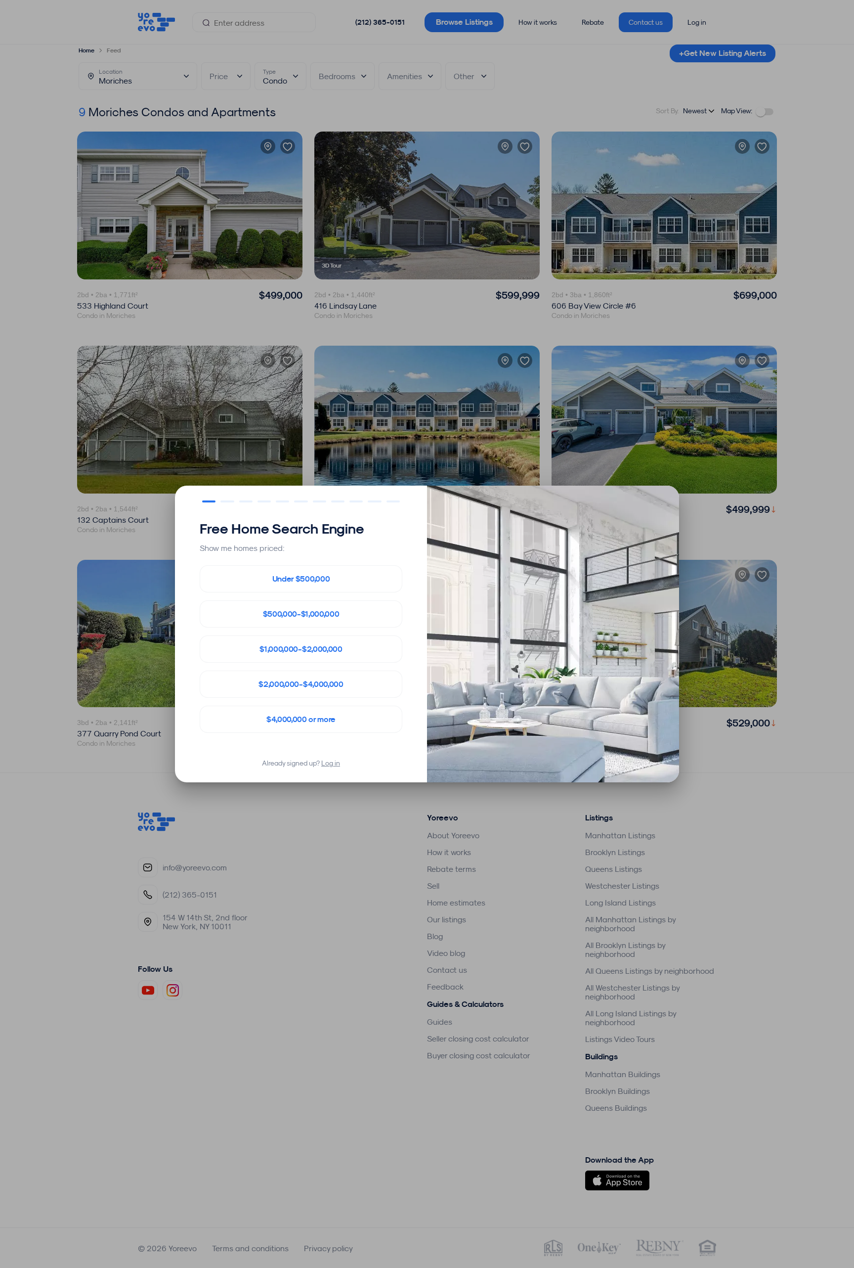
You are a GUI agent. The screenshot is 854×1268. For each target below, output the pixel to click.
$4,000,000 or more (301, 719)
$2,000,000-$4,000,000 (300, 684)
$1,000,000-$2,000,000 (300, 649)
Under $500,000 (301, 579)
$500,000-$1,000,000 (301, 614)
